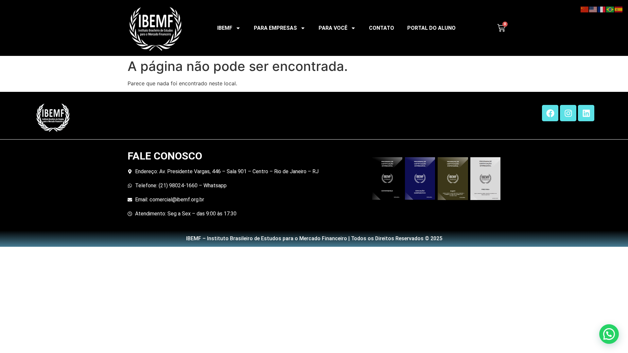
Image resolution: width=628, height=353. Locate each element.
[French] (602, 9)
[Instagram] (568, 113)
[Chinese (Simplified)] (585, 9)
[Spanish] (619, 9)
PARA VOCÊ (333, 28)
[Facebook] (550, 113)
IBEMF (224, 28)
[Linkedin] (586, 113)
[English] (593, 9)
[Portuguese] (610, 9)
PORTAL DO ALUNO (431, 28)
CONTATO (381, 28)
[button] (609, 334)
